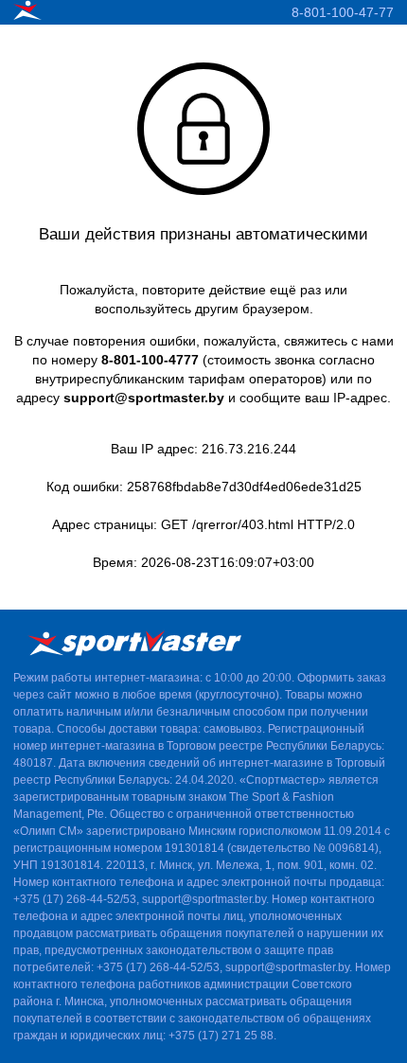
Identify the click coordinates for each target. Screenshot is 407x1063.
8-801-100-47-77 (343, 12)
